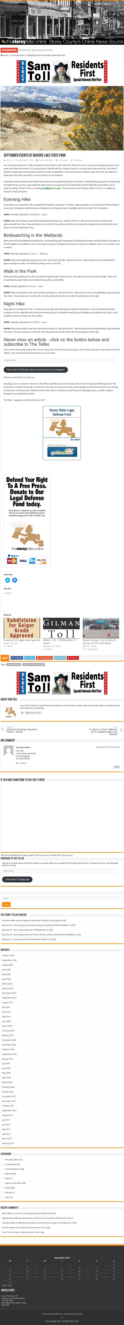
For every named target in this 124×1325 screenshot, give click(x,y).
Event (7, 1178)
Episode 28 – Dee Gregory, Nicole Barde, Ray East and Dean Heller (30, 925)
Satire (7, 1197)
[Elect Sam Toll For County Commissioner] (62, 71)
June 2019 (6, 1012)
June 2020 (6, 969)
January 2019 (7, 1035)
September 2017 (9, 1110)
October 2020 (8, 955)
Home (5, 55)
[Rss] (62, 1317)
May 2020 (6, 974)
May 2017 (6, 1129)
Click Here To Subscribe (17, 879)
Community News (17, 55)
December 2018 (9, 1040)
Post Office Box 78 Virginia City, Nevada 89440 (13, 1297)
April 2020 (6, 979)
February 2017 (8, 1143)
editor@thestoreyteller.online (14, 1303)
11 (45, 1271)
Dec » (10, 1285)
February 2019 (8, 1031)
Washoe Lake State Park (34, 665)
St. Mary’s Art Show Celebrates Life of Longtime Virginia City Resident (103, 730)
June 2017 (6, 1124)
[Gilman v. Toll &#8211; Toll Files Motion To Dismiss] (61, 628)
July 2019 (6, 1007)
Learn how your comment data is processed (53, 855)
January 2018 (7, 1092)
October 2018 (8, 1049)
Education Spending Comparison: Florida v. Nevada (22, 729)
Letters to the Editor (13, 1183)
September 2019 (9, 998)
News (7, 1188)
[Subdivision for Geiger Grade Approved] (22, 628)
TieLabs (78, 1314)
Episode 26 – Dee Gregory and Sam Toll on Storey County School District (33, 934)
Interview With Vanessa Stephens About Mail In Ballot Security (28, 920)
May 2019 (6, 1016)
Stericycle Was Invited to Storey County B (36, 50)
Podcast (8, 1192)
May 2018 (6, 1073)
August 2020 (7, 965)
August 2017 (7, 1115)
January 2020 (7, 988)
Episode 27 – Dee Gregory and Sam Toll (19, 930)
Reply (117, 767)
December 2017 (9, 1096)
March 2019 (7, 1026)
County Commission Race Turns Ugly (34, 1227)
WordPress (57, 1314)
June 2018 (6, 1068)
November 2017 (9, 1101)
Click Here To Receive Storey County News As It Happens (36, 369)
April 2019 (6, 1021)
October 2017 (8, 1106)
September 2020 (9, 960)
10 (27, 1271)
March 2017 (7, 1139)
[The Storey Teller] (62, 22)
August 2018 (7, 1059)
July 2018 (6, 1063)
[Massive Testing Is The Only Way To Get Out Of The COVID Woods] (101, 628)
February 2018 (8, 1087)
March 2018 (7, 1082)
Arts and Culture (12, 1159)
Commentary (10, 1164)
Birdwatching (14, 665)
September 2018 (9, 1054)
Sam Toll (9, 160)
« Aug (3, 1285)
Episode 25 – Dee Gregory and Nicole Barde (21, 939)
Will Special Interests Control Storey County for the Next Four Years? (44, 1218)
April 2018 (6, 1078)
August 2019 (7, 1002)
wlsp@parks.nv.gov (51, 188)
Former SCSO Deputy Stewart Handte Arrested (36, 1213)
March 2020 (7, 984)
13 (79, 1271)
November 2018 (9, 1045)
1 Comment (63, 160)
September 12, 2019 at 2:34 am (108, 747)
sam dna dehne (23, 747)
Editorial (8, 1174)
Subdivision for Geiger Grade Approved (22, 640)
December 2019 (9, 993)
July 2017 (6, 1120)
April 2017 (6, 1134)
